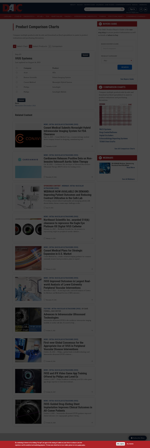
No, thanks (130, 444)
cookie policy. (81, 445)
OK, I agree (120, 444)
